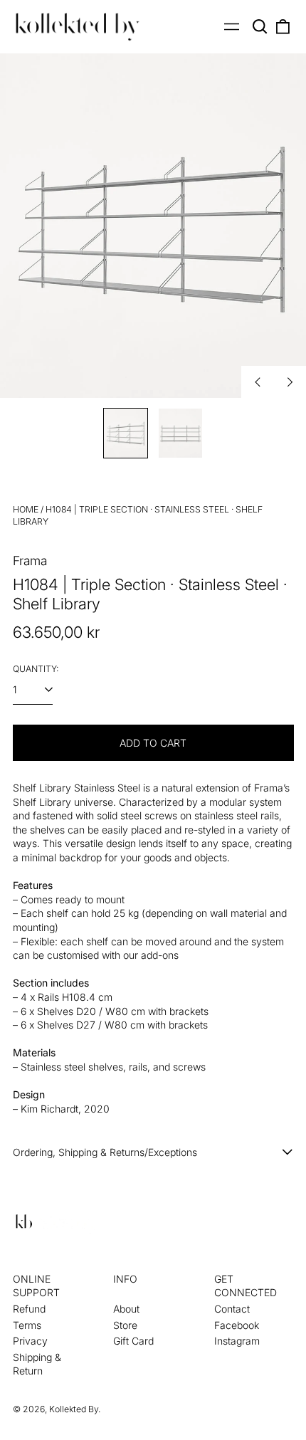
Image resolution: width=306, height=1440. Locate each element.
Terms (27, 1325)
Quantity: (35, 668)
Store (125, 1325)
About (126, 1309)
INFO (125, 1279)
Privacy (30, 1341)
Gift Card (133, 1341)
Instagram (237, 1341)
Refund (29, 1309)
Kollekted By (73, 1409)
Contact (232, 1309)
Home (25, 509)
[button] (260, 27)
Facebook (236, 1325)
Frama (30, 560)
